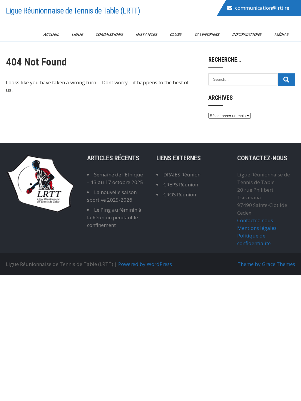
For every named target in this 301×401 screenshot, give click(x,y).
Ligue (77, 34)
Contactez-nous (255, 220)
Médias (282, 34)
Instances (147, 34)
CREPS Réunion (180, 184)
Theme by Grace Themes (266, 264)
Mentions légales (257, 228)
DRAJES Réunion (181, 174)
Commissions (110, 34)
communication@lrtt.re (262, 7)
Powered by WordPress (145, 264)
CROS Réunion (179, 194)
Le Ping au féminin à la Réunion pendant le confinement (114, 217)
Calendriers (207, 34)
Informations (247, 34)
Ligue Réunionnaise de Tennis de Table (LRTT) (73, 11)
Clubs (176, 34)
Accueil (52, 34)
